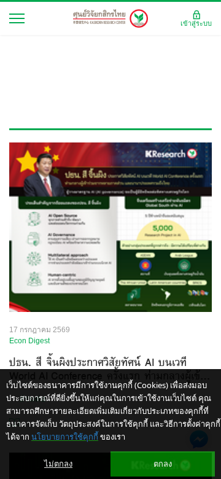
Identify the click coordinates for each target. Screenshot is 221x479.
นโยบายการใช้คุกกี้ (64, 436)
